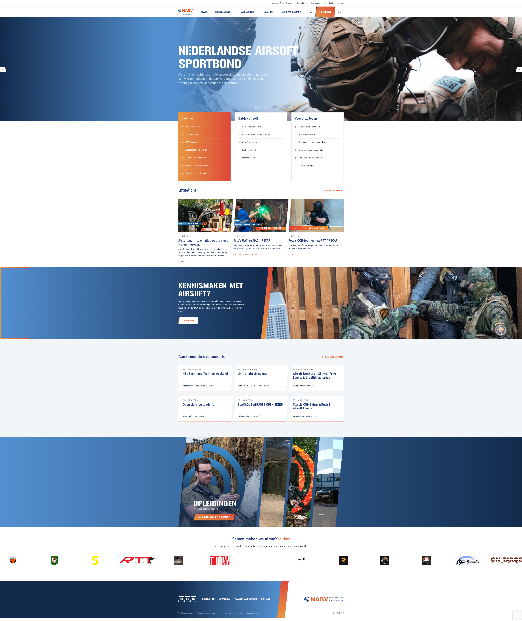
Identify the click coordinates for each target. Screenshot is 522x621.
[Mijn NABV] (339, 12)
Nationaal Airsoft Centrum (282, 3)
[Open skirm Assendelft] (205, 409)
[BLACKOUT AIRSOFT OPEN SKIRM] (260, 409)
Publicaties (208, 599)
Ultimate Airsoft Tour (245, 255)
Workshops (315, 3)
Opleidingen (302, 3)
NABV (181, 262)
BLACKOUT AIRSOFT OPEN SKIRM (260, 404)
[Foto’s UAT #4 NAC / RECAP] (260, 231)
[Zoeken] (311, 12)
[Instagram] (181, 599)
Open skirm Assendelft (198, 404)
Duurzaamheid (252, 613)
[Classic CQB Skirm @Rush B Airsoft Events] (316, 409)
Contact (341, 3)
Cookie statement (185, 613)
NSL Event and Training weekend (205, 374)
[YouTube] (193, 599)
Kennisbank (328, 3)
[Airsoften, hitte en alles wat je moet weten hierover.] (205, 231)
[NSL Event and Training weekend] (205, 378)
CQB (291, 255)
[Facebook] (187, 599)
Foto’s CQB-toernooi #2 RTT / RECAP (313, 240)
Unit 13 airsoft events (252, 374)
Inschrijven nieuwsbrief (233, 613)
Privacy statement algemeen (208, 613)
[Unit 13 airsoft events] (260, 378)
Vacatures (224, 599)
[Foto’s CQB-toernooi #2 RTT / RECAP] (316, 231)
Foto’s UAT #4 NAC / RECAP (251, 240)
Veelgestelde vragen (245, 599)
